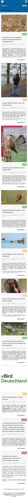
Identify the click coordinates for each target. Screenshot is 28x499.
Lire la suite (20, 59)
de (24, 5)
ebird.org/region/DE (6, 408)
